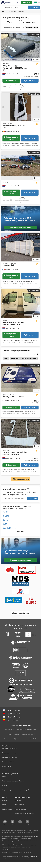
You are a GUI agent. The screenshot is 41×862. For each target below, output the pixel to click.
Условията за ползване (19, 858)
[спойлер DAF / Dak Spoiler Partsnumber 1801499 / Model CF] (20, 47)
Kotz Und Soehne (9, 528)
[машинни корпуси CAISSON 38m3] (20, 247)
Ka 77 (5, 524)
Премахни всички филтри (14, 27)
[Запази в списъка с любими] (37, 64)
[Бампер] (20, 165)
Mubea (16, 734)
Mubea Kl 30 (9, 729)
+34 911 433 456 (12, 720)
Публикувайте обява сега (20, 227)
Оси (5, 358)
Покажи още (21, 531)
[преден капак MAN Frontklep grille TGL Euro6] (20, 107)
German (6, 520)
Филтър (12, 22)
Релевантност (30, 22)
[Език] (35, 2)
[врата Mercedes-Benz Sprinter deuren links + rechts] (20, 303)
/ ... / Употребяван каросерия (14, 11)
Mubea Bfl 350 (32, 739)
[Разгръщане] (20, 89)
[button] (39, 2)
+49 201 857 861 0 (13, 714)
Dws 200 (6, 516)
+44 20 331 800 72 (13, 711)
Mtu (9, 734)
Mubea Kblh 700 (27, 734)
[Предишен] (3, 47)
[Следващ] (38, 47)
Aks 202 (5, 512)
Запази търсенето (21, 479)
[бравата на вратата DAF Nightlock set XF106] (20, 378)
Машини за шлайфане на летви (14, 739)
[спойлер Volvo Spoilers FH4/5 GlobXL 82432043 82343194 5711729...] (20, 433)
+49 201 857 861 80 (13, 717)
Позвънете (30, 81)
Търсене (35, 7)
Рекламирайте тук (21, 613)
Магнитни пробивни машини (26, 729)
